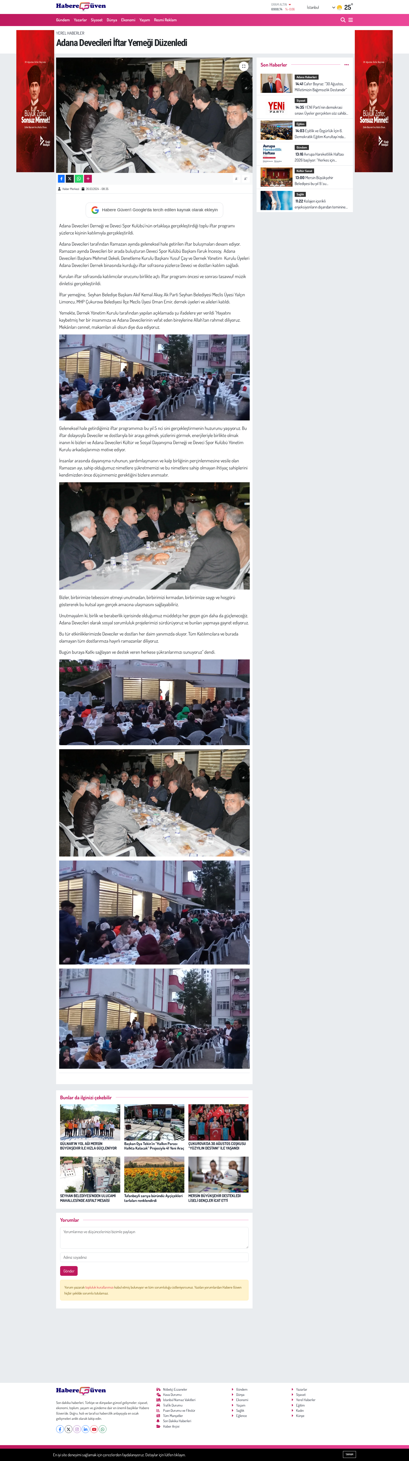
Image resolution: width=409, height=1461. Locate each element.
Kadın (300, 1410)
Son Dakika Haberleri (177, 1421)
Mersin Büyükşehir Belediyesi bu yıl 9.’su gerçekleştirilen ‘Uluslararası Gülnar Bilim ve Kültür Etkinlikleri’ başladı (322, 181)
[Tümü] (346, 64)
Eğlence (241, 1415)
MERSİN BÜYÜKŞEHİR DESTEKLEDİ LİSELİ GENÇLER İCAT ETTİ (214, 1198)
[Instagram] (77, 1429)
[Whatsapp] (103, 1429)
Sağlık (300, 194)
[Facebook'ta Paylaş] (61, 179)
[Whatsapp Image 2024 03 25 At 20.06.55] (154, 702)
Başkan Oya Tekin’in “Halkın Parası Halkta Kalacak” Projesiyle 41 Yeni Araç (154, 1145)
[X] (68, 1429)
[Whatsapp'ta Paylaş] (79, 179)
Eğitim (300, 124)
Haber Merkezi (70, 189)
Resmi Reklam (165, 19)
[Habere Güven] (81, 7)
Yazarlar (80, 19)
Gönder (69, 1270)
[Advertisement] (154, 1345)
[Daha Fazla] (88, 179)
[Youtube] (94, 1429)
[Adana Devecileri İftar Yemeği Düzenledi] (154, 115)
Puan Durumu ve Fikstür (179, 1410)
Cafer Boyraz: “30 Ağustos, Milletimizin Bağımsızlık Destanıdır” (321, 86)
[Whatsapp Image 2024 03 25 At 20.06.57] (154, 912)
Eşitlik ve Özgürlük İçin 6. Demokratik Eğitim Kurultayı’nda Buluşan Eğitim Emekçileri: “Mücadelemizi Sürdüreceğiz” (319, 134)
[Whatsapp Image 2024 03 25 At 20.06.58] (154, 1018)
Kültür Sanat (304, 171)
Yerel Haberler (70, 33)
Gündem (63, 19)
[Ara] (344, 20)
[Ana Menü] (350, 20)
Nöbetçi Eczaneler (175, 1389)
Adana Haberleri (307, 77)
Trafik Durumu (172, 1405)
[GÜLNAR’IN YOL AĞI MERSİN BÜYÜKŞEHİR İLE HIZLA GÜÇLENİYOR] (90, 1121)
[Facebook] (60, 1429)
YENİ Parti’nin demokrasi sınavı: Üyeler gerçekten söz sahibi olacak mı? (320, 110)
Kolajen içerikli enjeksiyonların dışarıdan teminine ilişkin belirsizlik (320, 204)
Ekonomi (128, 19)
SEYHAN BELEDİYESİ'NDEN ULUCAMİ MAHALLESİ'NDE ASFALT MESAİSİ (88, 1198)
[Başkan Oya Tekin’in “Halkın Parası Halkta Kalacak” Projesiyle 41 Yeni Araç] (154, 1121)
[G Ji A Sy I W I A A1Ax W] (154, 802)
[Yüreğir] (35, 100)
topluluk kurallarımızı (99, 1287)
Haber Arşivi (171, 1426)
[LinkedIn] (85, 1429)
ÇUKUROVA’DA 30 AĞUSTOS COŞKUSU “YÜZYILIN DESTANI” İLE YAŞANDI (217, 1145)
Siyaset (97, 19)
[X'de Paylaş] (70, 179)
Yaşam (144, 19)
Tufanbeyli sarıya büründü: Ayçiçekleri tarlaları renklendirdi (153, 1198)
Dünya (112, 19)
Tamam (349, 1454)
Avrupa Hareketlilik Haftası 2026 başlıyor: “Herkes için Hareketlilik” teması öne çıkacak (319, 157)
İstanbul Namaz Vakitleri (179, 1400)
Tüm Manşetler (173, 1415)
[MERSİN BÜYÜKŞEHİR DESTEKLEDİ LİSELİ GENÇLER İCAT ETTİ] (218, 1174)
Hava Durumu (172, 1394)
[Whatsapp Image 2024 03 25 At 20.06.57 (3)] (154, 377)
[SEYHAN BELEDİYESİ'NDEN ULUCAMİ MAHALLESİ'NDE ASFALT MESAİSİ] (90, 1174)
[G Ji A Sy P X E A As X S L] (154, 535)
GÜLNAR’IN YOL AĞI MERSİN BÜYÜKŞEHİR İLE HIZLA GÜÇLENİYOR (88, 1145)
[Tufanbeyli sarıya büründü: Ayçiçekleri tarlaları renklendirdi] (154, 1174)
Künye (300, 1415)
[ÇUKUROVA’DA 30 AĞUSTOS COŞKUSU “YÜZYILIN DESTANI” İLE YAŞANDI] (218, 1121)
